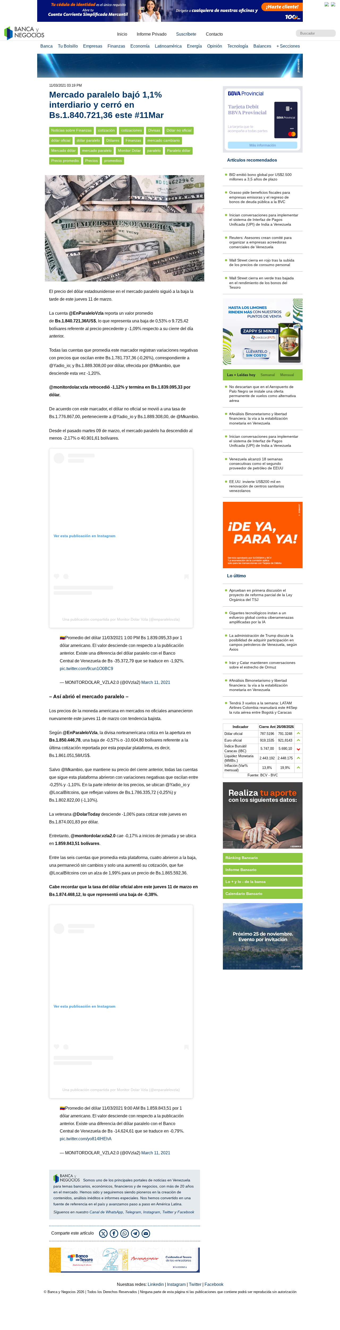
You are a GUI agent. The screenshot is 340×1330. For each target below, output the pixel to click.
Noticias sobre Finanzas (71, 130)
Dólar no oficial (179, 130)
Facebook (185, 1212)
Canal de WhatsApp (106, 1212)
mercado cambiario (163, 140)
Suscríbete (186, 34)
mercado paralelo (97, 151)
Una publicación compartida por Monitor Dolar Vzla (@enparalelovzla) (121, 619)
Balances (262, 46)
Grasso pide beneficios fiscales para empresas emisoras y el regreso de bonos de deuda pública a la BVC (259, 197)
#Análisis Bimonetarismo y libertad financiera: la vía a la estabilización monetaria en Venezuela (258, 418)
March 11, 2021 (155, 682)
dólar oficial (60, 140)
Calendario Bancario (244, 893)
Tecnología (237, 46)
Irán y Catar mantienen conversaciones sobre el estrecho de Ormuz (262, 664)
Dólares (112, 140)
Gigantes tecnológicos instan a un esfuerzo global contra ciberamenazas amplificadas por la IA (261, 617)
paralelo (154, 151)
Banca (46, 46)
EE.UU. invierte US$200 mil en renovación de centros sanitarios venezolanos (256, 486)
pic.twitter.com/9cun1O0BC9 (86, 668)
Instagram (151, 1212)
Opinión (214, 46)
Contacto (214, 34)
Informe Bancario (241, 870)
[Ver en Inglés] (327, 4)
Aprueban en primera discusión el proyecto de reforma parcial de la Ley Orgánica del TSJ (260, 595)
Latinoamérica (168, 46)
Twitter (167, 1212)
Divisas (154, 130)
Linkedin (156, 1284)
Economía (140, 46)
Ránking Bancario (242, 858)
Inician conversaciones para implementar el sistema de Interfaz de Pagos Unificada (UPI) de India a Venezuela (263, 219)
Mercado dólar (63, 151)
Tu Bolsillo (68, 46)
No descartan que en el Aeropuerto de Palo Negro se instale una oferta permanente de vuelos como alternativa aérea (262, 394)
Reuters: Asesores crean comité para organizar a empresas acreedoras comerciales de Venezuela (260, 242)
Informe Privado (152, 34)
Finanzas (116, 46)
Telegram (133, 1212)
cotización (106, 130)
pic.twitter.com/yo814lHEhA (86, 1139)
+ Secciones (288, 46)
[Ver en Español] (333, 4)
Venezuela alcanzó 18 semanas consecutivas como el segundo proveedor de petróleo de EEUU (256, 463)
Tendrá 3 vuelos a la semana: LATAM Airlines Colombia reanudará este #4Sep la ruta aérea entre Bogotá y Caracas (263, 707)
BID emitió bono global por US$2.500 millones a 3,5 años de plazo (260, 176)
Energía (194, 46)
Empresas (92, 46)
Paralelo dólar (178, 151)
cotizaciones (131, 130)
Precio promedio (65, 161)
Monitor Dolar (129, 151)
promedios (113, 161)
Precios (91, 161)
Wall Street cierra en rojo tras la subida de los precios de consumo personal (261, 262)
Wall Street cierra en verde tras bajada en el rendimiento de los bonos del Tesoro (261, 282)
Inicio (122, 34)
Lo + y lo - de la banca (246, 881)
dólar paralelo (88, 140)
